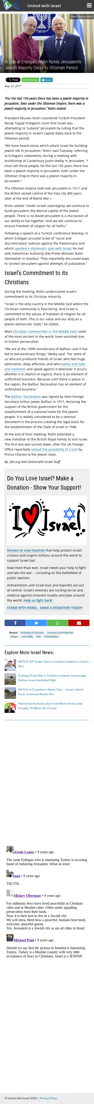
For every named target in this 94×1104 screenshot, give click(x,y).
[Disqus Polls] (47, 782)
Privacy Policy (48, 1098)
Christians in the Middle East (60, 632)
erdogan (14, 636)
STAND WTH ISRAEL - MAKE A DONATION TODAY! (44, 607)
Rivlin (38, 636)
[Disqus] (47, 901)
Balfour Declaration (26, 396)
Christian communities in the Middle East (44, 331)
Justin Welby (27, 636)
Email (47, 79)
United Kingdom (51, 636)
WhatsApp (32, 79)
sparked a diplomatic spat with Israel (43, 248)
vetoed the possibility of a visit (54, 449)
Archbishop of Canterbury (32, 632)
